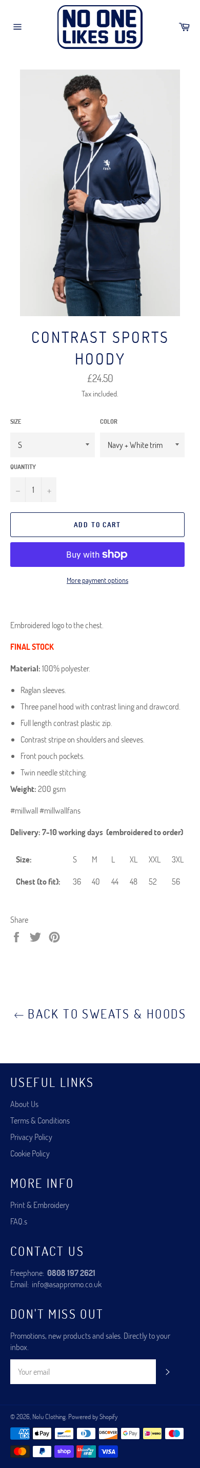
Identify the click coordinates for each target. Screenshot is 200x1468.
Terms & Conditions (40, 1120)
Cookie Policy (30, 1153)
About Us (24, 1103)
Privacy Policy (31, 1136)
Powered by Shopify (92, 1416)
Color (108, 421)
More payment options (97, 580)
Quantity (23, 466)
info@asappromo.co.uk (67, 1284)
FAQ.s (18, 1221)
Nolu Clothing (49, 1416)
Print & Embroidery (39, 1204)
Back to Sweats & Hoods (105, 1014)
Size (15, 421)
